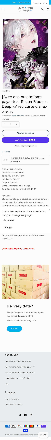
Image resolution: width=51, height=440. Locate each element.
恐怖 (20, 158)
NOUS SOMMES (12, 399)
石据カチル (39, 158)
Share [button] (7, 152)
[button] (3, 9)
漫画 (32, 158)
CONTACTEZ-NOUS (13, 405)
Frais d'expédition (18, 115)
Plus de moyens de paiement (25, 146)
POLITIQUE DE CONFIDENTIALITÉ (20, 367)
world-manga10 (14, 434)
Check (14, 328)
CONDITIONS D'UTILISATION (18, 362)
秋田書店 (14, 161)
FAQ (7, 384)
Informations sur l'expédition (17, 378)
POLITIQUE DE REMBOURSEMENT (20, 373)
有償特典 (26, 158)
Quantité (5, 119)
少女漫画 (14, 158)
